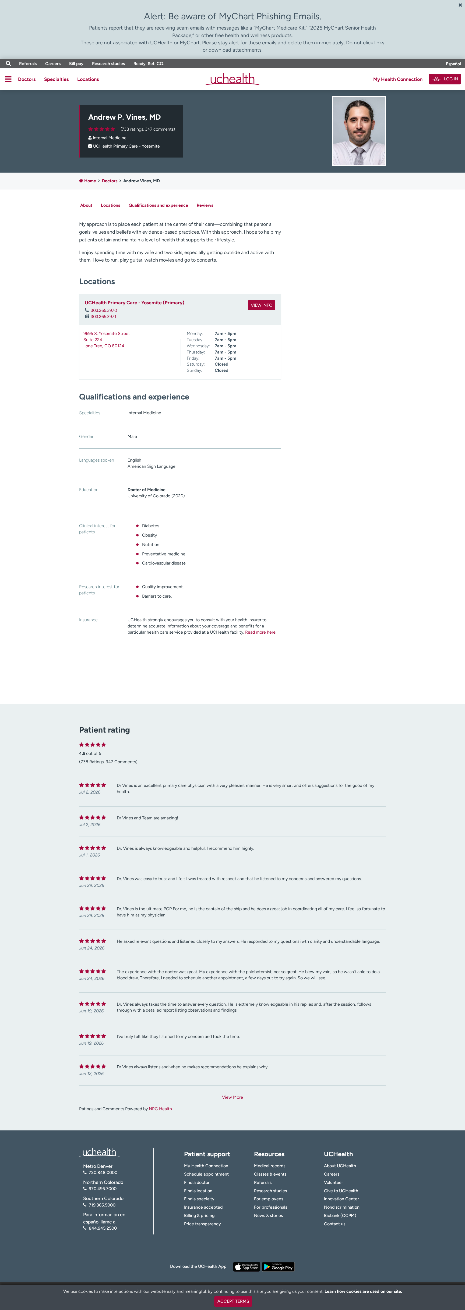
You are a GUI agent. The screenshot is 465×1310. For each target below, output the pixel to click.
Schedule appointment (206, 1174)
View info (261, 305)
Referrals (28, 63)
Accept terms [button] (233, 1301)
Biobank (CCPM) (340, 1215)
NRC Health (160, 1108)
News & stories (268, 1215)
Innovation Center (341, 1198)
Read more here (260, 632)
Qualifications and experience (158, 205)
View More (232, 1097)
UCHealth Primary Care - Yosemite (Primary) (134, 303)
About (86, 205)
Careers (53, 63)
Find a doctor (197, 1182)
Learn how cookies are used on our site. (363, 1291)
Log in (451, 78)
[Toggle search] (8, 63)
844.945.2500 (103, 1228)
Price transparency (202, 1223)
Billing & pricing (199, 1215)
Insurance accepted (203, 1207)
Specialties (56, 79)
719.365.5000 (102, 1205)
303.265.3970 (104, 310)
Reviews (205, 205)
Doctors (27, 79)
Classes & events (270, 1174)
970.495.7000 (103, 1188)
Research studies (108, 63)
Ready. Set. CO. (148, 63)
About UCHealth (340, 1165)
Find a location (198, 1190)
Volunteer (333, 1182)
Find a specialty (199, 1198)
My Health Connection (397, 79)
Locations (88, 79)
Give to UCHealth (341, 1190)
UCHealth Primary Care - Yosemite (126, 146)
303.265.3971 (103, 316)
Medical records (269, 1165)
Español (453, 63)
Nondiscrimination (342, 1207)
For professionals (270, 1207)
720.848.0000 (103, 1172)
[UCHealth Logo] (99, 1151)
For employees (268, 1198)
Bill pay (76, 63)
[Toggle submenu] (8, 79)
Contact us (334, 1223)
